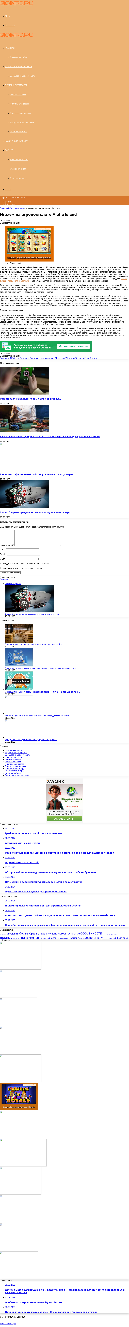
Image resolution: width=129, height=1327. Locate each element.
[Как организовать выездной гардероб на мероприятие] (18, 997)
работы (53, 938)
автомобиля (4, 934)
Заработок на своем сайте (22, 76)
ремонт (74, 938)
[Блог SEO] (16, 5)
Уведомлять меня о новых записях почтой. (23, 568)
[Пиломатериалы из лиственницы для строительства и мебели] (19, 642)
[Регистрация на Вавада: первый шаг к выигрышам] (24, 394)
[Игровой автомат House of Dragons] (19, 1138)
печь (108, 934)
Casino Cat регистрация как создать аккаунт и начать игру (35, 512)
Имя (2, 550)
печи (104, 934)
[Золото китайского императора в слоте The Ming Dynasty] (19, 1250)
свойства (82, 938)
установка (109, 938)
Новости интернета (19, 160)
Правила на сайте (18, 57)
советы (91, 937)
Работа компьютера (16, 141)
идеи (45, 934)
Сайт (2, 559)
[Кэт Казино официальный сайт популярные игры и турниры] (24, 470)
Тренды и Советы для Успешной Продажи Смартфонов (31, 740)
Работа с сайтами (18, 132)
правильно (113, 934)
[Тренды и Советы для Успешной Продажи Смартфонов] (19, 737)
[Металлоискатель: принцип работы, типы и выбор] (20, 969)
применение (33, 937)
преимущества (12, 937)
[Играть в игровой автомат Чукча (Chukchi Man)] (19, 1222)
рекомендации (63, 938)
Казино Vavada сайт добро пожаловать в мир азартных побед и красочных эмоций (50, 436)
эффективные (121, 938)
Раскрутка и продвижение (22, 122)
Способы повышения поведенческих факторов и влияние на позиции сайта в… (42, 692)
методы (62, 933)
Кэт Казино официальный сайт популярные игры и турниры (36, 474)
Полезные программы (20, 113)
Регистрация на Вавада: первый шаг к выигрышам (30, 398)
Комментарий (7, 545)
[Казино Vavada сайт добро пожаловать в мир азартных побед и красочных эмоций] (24, 432)
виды (11, 933)
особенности (91, 933)
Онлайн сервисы (18, 94)
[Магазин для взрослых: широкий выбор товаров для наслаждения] (23, 1166)
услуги (100, 937)
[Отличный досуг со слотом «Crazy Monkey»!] (19, 1278)
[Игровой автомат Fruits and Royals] (19, 1109)
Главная (4, 208)
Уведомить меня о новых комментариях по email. (26, 564)
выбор (20, 933)
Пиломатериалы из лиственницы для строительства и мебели (34, 644)
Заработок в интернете (18, 67)
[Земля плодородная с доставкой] (22, 1025)
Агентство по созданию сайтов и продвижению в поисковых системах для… (40, 668)
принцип (46, 938)
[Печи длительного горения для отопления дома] (21, 1053)
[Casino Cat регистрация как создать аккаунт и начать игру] (24, 507)
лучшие (52, 933)
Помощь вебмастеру (17, 85)
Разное (9, 150)
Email (3, 554)
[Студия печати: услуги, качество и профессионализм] (20, 1081)
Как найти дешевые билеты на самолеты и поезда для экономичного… (38, 716)
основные (74, 933)
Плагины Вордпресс (19, 104)
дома (40, 934)
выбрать (31, 933)
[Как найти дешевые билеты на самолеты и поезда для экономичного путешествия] (19, 713)
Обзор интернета (18, 169)
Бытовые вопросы (18, 178)
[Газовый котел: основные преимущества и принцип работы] (20, 1194)
